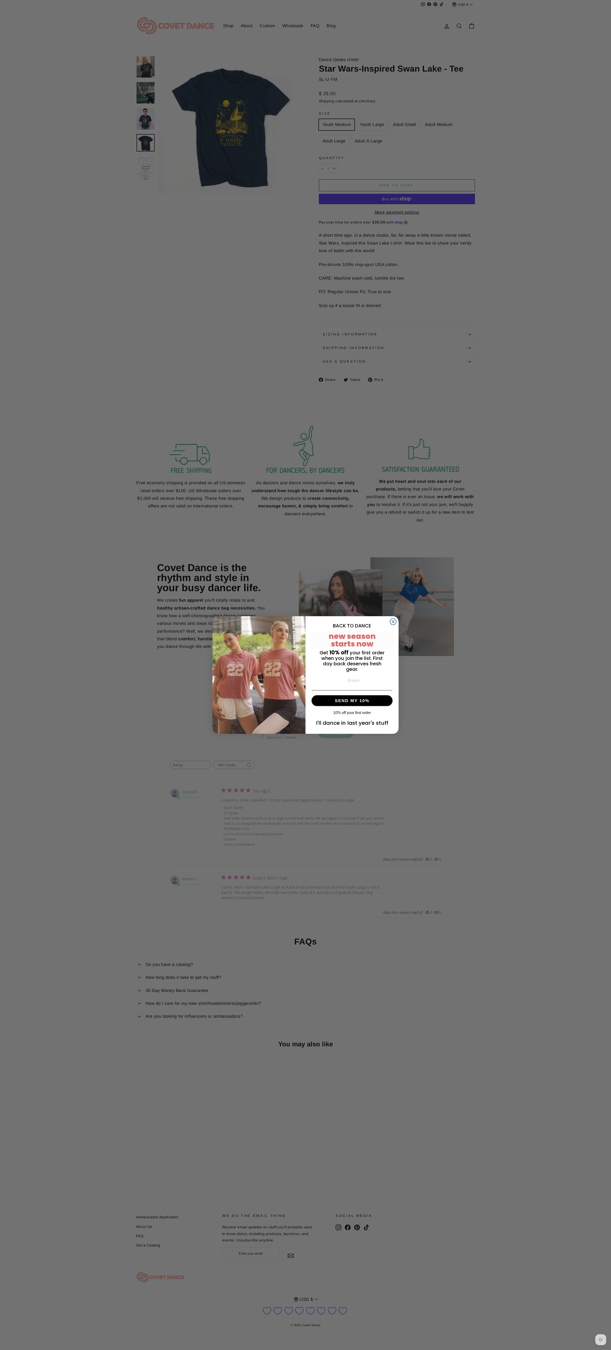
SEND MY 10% (352, 700)
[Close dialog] (393, 622)
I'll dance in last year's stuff (352, 723)
